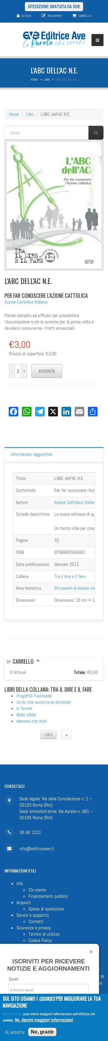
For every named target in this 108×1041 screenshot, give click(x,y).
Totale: (80, 672)
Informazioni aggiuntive (31, 454)
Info (19, 883)
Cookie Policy (40, 940)
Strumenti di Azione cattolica (80, 588)
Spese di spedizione (46, 909)
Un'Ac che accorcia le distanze (43, 702)
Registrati (55, 16)
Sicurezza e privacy (33, 928)
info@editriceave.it (37, 848)
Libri (47, 80)
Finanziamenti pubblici (48, 896)
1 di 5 (48, 734)
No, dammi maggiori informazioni (44, 1020)
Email (13, 979)
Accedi (26, 16)
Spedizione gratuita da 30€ (54, 6)
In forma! (24, 708)
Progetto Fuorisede (34, 696)
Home (34, 80)
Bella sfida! (26, 715)
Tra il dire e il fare (70, 576)
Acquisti (23, 902)
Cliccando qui (12, 1014)
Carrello (84, 16)
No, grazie (42, 1031)
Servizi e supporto (32, 915)
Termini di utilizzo (44, 934)
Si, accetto (15, 1032)
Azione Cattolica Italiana (25, 302)
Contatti (36, 921)
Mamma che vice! (31, 721)
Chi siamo (37, 890)
